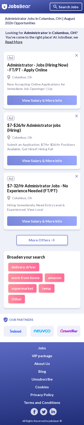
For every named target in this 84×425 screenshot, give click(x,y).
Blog (42, 371)
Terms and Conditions (42, 402)
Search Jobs (69, 7)
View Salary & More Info (42, 100)
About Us (42, 363)
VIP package (42, 356)
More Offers (39, 240)
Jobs (42, 348)
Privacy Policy (42, 395)
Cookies (42, 387)
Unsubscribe (42, 379)
